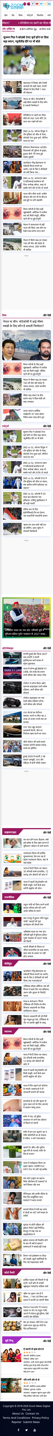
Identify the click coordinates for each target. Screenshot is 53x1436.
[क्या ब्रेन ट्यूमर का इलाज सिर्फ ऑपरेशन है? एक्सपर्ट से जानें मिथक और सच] (12, 1182)
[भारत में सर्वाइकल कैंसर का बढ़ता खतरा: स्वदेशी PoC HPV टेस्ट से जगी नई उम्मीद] (12, 1167)
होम (5, 15)
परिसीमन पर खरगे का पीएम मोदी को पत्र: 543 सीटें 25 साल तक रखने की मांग (34, 118)
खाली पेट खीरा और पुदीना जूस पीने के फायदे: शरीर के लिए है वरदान (34, 1150)
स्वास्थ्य (8, 1031)
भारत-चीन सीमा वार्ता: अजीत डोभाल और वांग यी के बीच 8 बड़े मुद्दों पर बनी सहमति (35, 197)
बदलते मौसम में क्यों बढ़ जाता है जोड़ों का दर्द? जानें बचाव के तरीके (35, 1212)
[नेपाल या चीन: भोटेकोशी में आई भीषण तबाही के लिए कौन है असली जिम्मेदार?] (12, 103)
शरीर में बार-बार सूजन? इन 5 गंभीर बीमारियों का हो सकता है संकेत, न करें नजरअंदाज (35, 1135)
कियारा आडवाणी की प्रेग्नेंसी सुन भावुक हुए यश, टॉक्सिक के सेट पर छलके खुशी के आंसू (36, 1019)
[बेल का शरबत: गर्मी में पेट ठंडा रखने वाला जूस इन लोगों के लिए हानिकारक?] (12, 1325)
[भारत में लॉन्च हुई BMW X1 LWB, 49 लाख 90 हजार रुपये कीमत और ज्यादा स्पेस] (12, 673)
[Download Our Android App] (24, 3)
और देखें (47, 315)
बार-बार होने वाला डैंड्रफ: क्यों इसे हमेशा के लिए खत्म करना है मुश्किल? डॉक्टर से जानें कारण (36, 843)
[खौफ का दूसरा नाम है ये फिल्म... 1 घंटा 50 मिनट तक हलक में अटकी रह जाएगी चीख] (12, 1297)
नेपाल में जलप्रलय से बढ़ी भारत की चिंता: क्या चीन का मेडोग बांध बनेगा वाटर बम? (34, 228)
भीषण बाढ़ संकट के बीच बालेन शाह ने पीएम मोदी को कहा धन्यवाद (34, 398)
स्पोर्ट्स (30, 15)
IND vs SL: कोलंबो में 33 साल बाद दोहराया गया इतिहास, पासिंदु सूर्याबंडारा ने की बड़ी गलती (35, 498)
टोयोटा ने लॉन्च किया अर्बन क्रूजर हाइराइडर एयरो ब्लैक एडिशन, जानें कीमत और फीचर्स (35, 688)
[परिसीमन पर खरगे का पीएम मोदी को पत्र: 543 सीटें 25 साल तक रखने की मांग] (12, 119)
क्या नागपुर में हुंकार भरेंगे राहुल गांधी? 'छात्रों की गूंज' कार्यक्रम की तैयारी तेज (35, 921)
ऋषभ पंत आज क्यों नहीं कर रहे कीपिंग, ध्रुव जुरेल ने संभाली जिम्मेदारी (34, 528)
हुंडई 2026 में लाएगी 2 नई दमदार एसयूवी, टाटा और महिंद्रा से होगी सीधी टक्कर (34, 759)
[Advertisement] (26, 283)
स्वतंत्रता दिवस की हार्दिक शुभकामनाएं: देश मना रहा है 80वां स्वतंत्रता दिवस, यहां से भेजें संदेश (35, 857)
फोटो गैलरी (9, 1272)
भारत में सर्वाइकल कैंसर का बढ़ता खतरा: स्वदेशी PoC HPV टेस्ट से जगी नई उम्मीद (35, 1166)
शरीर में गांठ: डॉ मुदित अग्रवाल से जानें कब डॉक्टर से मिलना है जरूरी (35, 1120)
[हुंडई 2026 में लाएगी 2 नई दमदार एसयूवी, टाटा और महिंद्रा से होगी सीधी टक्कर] (12, 761)
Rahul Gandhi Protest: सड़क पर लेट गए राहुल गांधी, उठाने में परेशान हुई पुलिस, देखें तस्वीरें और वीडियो (35, 1311)
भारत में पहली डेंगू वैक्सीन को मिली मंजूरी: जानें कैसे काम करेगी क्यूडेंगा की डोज (35, 885)
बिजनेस (40, 15)
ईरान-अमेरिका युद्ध (28, 29)
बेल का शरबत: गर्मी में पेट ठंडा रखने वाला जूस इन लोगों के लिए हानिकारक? (35, 1325)
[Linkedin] (49, 4)
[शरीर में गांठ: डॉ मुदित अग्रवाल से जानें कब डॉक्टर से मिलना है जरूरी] (12, 1121)
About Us (18, 1413)
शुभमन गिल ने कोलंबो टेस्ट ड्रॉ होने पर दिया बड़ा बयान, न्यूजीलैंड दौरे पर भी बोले (26, 39)
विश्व (21, 15)
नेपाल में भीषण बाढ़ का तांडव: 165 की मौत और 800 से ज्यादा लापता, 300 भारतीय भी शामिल (35, 244)
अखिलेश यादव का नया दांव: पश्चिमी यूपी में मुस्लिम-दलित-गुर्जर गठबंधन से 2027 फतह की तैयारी (35, 936)
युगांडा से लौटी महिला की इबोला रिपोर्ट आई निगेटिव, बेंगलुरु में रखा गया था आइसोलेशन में (34, 1229)
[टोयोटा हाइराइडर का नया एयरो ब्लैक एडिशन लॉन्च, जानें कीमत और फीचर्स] (12, 702)
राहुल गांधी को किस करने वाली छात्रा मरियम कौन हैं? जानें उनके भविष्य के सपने (36, 908)
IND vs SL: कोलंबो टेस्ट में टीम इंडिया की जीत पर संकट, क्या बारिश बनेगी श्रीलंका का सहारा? (35, 483)
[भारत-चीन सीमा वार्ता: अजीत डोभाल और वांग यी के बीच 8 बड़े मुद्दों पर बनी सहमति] (12, 198)
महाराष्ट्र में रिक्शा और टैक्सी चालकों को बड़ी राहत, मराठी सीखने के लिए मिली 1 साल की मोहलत (35, 87)
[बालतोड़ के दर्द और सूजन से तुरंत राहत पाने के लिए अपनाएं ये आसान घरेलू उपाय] (12, 1105)
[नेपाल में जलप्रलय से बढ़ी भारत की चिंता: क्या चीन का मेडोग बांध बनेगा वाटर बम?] (12, 229)
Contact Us (32, 1413)
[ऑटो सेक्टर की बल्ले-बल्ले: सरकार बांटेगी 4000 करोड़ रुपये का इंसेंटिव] (12, 746)
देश (13, 15)
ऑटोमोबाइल (7, 648)
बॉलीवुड (8, 963)
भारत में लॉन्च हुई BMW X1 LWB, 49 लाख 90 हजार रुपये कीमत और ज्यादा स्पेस (35, 672)
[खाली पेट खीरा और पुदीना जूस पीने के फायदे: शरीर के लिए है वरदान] (12, 1152)
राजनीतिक (9, 897)
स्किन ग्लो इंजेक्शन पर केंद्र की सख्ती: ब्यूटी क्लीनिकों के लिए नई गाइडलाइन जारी (35, 1259)
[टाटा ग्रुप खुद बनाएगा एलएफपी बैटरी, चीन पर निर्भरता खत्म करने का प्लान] (12, 731)
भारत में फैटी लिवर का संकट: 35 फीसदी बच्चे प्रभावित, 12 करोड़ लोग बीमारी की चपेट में (35, 871)
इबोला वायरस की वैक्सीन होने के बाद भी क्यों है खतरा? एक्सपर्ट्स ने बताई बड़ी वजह (35, 1243)
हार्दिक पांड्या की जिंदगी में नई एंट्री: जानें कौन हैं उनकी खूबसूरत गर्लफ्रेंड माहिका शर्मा (35, 1283)
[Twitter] (41, 4)
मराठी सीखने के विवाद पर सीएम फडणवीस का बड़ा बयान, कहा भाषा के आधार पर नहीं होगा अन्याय (36, 951)
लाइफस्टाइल (10, 832)
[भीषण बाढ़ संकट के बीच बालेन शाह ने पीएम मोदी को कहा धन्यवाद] (12, 399)
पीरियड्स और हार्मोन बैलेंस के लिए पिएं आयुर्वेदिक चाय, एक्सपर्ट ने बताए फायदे (35, 1197)
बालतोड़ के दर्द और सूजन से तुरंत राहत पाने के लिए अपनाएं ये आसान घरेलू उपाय (35, 1104)
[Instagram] (45, 4)
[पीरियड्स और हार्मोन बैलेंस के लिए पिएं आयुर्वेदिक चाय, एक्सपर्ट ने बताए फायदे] (12, 1198)
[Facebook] (32, 4)
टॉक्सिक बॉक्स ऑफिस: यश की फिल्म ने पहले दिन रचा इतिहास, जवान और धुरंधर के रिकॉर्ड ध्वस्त (36, 990)
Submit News (31, 1422)
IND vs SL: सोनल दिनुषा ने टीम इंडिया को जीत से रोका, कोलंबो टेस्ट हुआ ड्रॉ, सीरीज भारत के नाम (35, 136)
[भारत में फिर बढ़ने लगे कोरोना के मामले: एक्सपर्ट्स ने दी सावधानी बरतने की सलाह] (12, 1090)
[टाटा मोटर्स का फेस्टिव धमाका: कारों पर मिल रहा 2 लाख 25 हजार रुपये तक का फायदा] (12, 717)
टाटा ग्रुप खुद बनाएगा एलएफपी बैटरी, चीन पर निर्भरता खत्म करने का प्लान (34, 730)
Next (47, 629)
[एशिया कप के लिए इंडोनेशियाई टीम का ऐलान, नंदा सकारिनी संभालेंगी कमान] (12, 514)
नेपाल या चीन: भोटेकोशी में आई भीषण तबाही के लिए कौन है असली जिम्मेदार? (35, 102)
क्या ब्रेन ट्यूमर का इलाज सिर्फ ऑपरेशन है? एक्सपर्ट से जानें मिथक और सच (35, 1181)
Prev (7, 629)
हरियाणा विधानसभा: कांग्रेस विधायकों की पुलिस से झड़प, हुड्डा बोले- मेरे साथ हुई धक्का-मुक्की (35, 152)
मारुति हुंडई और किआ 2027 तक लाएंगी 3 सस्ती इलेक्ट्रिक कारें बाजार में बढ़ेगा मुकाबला (35, 658)
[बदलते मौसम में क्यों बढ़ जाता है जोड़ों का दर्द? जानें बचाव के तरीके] (12, 1213)
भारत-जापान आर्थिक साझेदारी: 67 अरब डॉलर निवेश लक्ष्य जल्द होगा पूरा (33, 414)
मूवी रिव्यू (9, 1340)
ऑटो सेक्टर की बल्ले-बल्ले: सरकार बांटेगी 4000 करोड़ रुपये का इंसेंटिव (34, 745)
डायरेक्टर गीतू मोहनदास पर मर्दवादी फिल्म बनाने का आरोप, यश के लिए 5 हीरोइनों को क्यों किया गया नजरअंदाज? (35, 167)
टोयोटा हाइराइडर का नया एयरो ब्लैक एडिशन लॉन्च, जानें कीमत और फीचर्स (33, 701)
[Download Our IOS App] (28, 3)
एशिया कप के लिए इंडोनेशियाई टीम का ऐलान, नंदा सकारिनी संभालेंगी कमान (35, 512)
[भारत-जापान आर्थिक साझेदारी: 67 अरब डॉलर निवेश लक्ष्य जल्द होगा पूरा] (12, 415)
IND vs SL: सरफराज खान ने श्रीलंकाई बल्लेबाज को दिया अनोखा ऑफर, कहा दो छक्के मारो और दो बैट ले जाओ (35, 183)
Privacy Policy (40, 1417)
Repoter (16, 1422)
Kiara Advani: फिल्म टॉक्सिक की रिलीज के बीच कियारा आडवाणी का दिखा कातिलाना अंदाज (34, 1005)
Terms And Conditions (16, 1417)
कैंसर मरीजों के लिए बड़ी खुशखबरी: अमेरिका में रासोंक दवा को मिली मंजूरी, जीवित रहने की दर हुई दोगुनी (35, 213)
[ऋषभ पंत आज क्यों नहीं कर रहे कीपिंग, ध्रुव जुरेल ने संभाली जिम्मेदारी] (12, 529)
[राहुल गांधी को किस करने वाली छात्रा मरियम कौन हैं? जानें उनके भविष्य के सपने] (12, 908)
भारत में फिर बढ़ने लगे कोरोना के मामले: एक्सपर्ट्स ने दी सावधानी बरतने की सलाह (35, 1089)
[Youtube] (37, 4)
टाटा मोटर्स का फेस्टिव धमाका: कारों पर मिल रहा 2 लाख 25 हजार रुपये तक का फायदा (35, 717)
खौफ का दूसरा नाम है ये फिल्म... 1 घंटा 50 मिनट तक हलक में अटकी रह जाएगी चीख (35, 1296)
